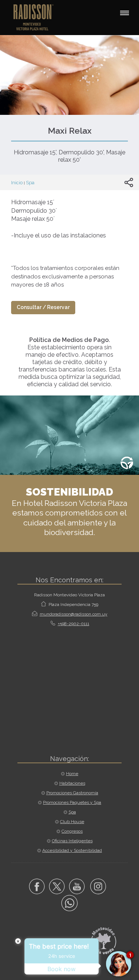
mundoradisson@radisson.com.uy (73, 614)
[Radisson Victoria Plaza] (37, 16)
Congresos (72, 831)
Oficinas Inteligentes (72, 840)
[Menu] (125, 13)
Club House (72, 821)
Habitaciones (72, 783)
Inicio (17, 182)
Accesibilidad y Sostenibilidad (72, 850)
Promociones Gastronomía (72, 792)
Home (72, 773)
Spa (30, 182)
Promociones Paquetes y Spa (72, 802)
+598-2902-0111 (73, 623)
